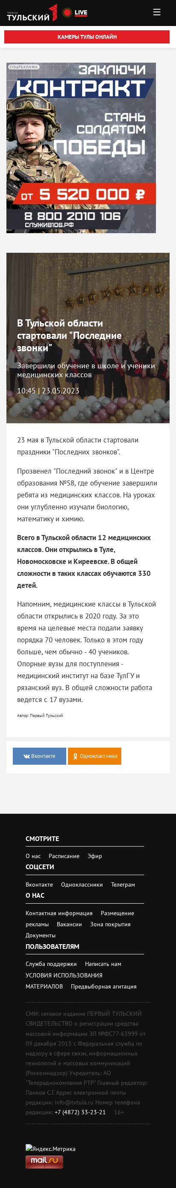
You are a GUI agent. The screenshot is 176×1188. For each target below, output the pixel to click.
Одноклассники (83, 884)
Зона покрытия (110, 924)
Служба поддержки (52, 964)
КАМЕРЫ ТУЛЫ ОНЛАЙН (87, 36)
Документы (41, 935)
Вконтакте (40, 884)
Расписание (64, 856)
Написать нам (103, 964)
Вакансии (70, 924)
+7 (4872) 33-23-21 (80, 1112)
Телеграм (123, 884)
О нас (33, 856)
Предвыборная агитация (104, 986)
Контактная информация (60, 913)
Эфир (95, 856)
